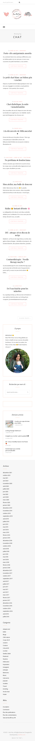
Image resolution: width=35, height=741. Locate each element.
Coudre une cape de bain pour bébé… (22, 422)
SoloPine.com (21, 735)
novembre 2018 (7, 543)
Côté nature (6, 637)
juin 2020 (5, 491)
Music (4, 675)
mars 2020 (6, 500)
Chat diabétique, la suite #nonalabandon (17, 105)
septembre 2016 (7, 611)
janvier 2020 (6, 505)
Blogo (4, 634)
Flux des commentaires (10, 715)
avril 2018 (5, 559)
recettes (5, 683)
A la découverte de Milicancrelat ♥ (17, 132)
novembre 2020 (7, 483)
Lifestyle (18, 181)
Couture (9, 157)
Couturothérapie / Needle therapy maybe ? (17, 260)
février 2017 (6, 597)
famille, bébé (7, 653)
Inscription (6, 707)
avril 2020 (5, 497)
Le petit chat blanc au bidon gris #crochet (17, 78)
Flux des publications (9, 712)
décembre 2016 (7, 603)
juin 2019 (5, 524)
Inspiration (6, 664)
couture (5, 643)
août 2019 (6, 519)
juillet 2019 (6, 521)
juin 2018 (5, 554)
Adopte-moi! (6, 629)
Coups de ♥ (18, 128)
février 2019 (6, 535)
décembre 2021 (7, 472)
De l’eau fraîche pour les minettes (17, 289)
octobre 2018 (6, 546)
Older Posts (24, 318)
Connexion (6, 709)
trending (5, 689)
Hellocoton (6, 662)
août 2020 (6, 486)
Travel (5, 686)
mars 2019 (6, 532)
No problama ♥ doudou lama (17, 160)
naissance (6, 678)
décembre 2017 (7, 570)
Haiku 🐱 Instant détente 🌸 (17, 208)
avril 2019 (5, 529)
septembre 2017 (7, 578)
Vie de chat (18, 101)
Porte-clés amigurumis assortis (18, 53)
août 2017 (6, 581)
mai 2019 (5, 527)
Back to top (17, 738)
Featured (5, 656)
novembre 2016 (7, 606)
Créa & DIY (14, 50)
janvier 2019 (6, 538)
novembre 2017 (7, 573)
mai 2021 (5, 478)
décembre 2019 (7, 508)
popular (5, 681)
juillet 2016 (6, 616)
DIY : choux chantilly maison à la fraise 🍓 (16, 442)
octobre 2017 (6, 576)
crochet (23, 50)
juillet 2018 (6, 551)
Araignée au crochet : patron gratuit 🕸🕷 (17, 436)
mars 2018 (6, 562)
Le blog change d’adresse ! (13, 430)
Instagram (6, 667)
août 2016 (6, 614)
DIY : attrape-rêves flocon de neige (17, 234)
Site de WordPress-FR (9, 718)
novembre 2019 (7, 510)
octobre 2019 (6, 513)
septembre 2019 (7, 516)
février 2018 (6, 565)
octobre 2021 (6, 475)
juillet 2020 (6, 489)
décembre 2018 (7, 540)
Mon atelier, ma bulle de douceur (17, 184)
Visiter (5, 694)
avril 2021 (5, 481)
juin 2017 (5, 587)
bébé (4, 632)
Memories (6, 672)
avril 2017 (5, 592)
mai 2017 (5, 589)
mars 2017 (6, 595)
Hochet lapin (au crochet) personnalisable (12, 449)
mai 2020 (5, 494)
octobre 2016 (6, 608)
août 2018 (6, 549)
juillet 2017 (6, 584)
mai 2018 (5, 557)
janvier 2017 (6, 600)
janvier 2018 (6, 568)
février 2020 (6, 502)
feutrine (27, 157)
